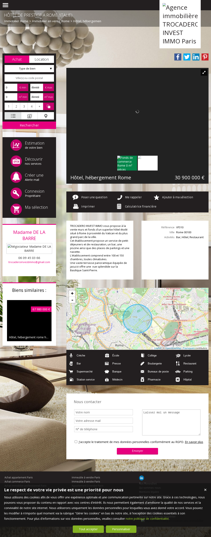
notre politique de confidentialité (147, 519)
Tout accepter (88, 529)
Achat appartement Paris (19, 477)
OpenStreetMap (173, 348)
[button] (17, 59)
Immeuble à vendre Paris (86, 477)
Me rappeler (133, 197)
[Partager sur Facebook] (177, 56)
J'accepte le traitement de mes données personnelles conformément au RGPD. (131, 442)
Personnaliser (121, 529)
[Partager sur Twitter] (186, 56)
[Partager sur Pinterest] (205, 56)
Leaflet (157, 348)
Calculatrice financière (140, 206)
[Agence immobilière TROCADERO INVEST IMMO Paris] (180, 41)
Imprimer (88, 206)
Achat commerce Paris (17, 481)
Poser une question (94, 197)
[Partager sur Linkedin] (195, 56)
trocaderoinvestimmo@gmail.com (29, 262)
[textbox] (29, 78)
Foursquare (189, 348)
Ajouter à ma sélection (177, 197)
